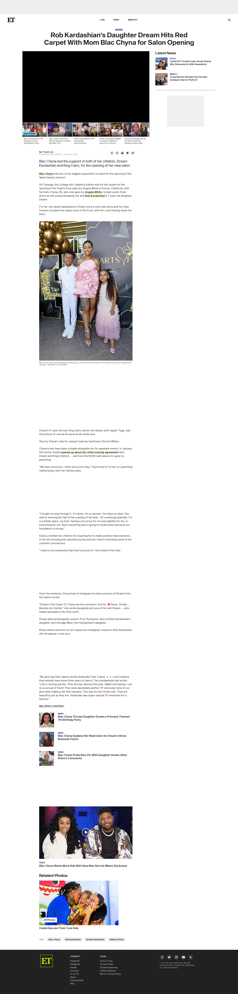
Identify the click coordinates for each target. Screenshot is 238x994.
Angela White (93, 192)
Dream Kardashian (95, 939)
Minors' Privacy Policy (110, 974)
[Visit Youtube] (183, 957)
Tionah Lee (47, 152)
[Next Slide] (149, 130)
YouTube (74, 970)
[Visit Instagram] (176, 958)
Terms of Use (106, 961)
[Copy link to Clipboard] (133, 153)
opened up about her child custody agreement (89, 452)
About (73, 977)
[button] (86, 832)
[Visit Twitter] (169, 958)
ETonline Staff (76, 980)
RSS (72, 983)
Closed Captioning (109, 967)
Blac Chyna (46, 174)
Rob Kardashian (95, 196)
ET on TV (74, 974)
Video (116, 19)
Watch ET (133, 19)
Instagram (75, 964)
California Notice (108, 970)
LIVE (103, 19)
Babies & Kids (117, 939)
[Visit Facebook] (162, 958)
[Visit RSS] (190, 958)
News (119, 30)
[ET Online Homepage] (11, 20)
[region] (85, 87)
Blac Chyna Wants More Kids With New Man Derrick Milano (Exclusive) (83, 865)
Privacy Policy (106, 964)
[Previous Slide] (22, 130)
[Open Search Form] (229, 20)
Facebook (75, 961)
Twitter (73, 967)
